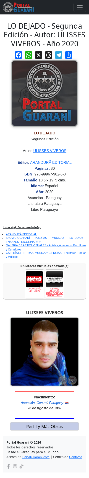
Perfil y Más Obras (44, 426)
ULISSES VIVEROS (49, 151)
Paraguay (56, 403)
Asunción (28, 403)
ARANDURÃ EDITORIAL (51, 162)
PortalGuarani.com (36, 457)
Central (42, 403)
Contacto (75, 457)
